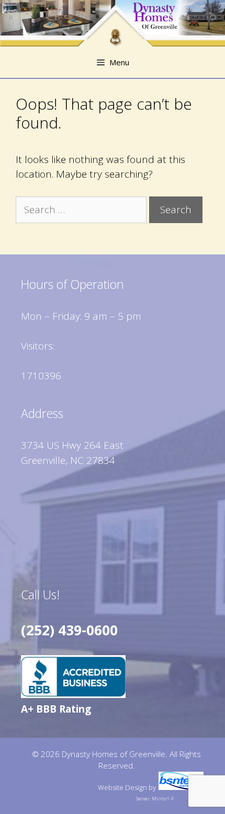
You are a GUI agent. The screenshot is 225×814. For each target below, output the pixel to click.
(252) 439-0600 (69, 630)
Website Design (122, 787)
